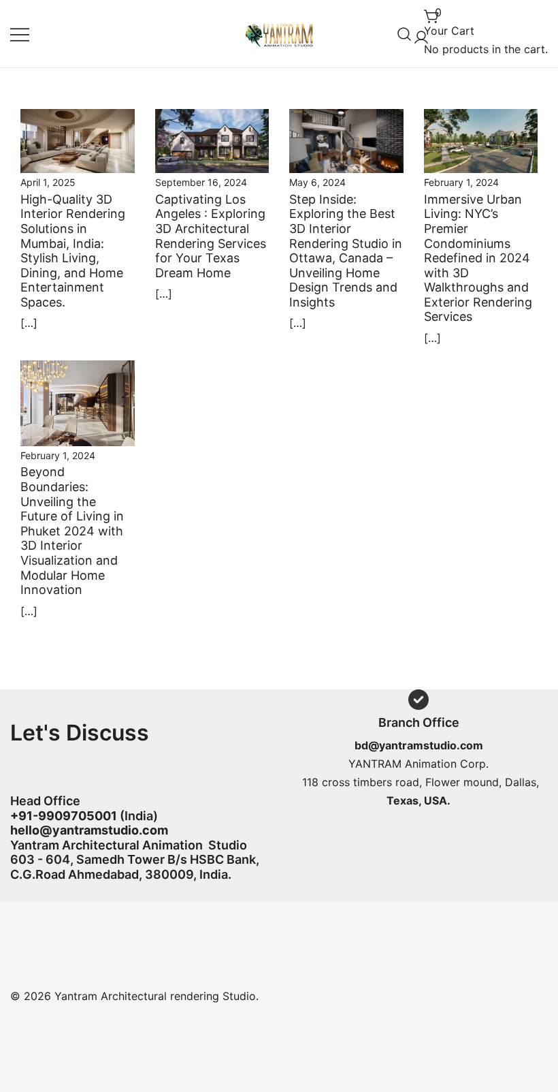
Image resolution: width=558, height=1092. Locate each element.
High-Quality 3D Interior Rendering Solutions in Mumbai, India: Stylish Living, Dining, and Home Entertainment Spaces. (72, 250)
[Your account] (418, 34)
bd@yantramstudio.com (419, 745)
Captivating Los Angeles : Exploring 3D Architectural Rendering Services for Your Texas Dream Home (210, 236)
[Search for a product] (404, 34)
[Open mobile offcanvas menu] (19, 34)
